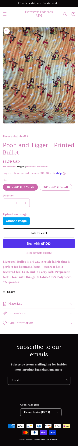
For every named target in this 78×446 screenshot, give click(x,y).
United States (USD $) (37, 412)
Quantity (8, 195)
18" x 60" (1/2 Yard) (20, 187)
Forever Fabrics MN (34, 439)
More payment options (39, 252)
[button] (5, 14)
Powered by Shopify (50, 439)
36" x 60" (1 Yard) (56, 187)
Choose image (16, 221)
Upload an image (15, 214)
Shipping (21, 166)
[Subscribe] (66, 380)
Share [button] (11, 291)
